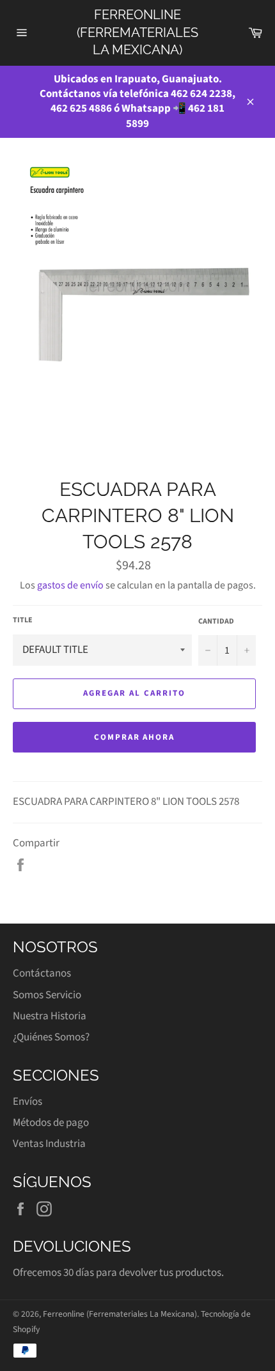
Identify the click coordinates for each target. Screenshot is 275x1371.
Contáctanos (42, 973)
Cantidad (216, 622)
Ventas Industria (49, 1143)
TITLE (23, 620)
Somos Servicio (47, 995)
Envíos (27, 1101)
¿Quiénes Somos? (51, 1037)
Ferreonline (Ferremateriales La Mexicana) (137, 32)
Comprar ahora (134, 737)
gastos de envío (70, 585)
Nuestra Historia (49, 1016)
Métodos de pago (51, 1122)
